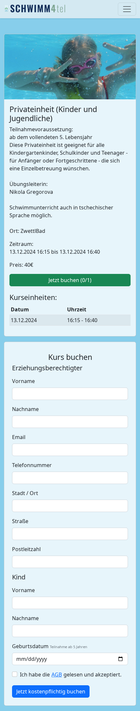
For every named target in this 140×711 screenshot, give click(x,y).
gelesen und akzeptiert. (91, 674)
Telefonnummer (32, 465)
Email (18, 437)
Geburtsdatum (30, 646)
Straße (20, 521)
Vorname (23, 381)
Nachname (25, 409)
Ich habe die (35, 674)
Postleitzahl (26, 549)
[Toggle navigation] (127, 9)
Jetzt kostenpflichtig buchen (50, 691)
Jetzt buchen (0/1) (70, 280)
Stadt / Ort (25, 493)
